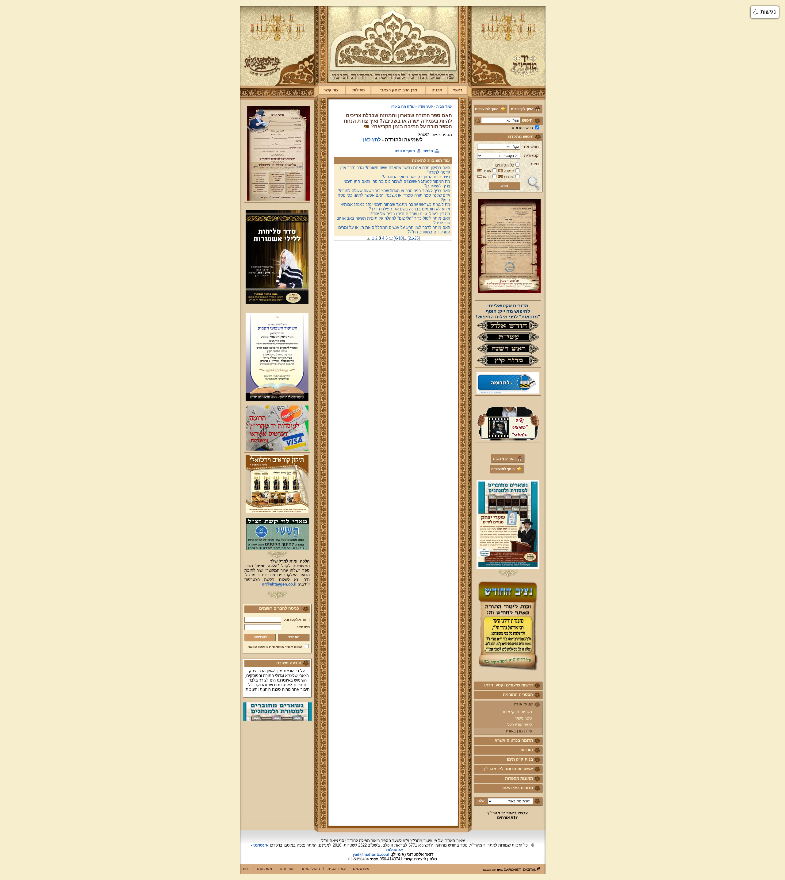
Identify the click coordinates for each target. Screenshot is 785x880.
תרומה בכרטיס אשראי (513, 740)
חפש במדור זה (522, 128)
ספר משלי (523, 718)
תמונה (509, 171)
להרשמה (260, 637)
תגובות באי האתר (517, 788)
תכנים (436, 90)
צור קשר (331, 90)
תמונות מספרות (519, 778)
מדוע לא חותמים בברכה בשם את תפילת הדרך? (409, 209)
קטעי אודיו (523, 704)
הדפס (428, 151)
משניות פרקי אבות (516, 711)
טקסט (509, 177)
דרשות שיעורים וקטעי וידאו (508, 685)
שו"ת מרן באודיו (519, 731)
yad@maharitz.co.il (371, 854)
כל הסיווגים (504, 165)
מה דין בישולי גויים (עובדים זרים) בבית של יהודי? (410, 213)
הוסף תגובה (405, 151)
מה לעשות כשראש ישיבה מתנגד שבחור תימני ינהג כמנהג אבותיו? (395, 204)
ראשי (457, 90)
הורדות (526, 749)
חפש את (531, 146)
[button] (765, 12)
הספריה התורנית (518, 694)
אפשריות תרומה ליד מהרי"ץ (508, 769)
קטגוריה (531, 155)
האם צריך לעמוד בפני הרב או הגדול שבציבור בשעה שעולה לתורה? (394, 190)
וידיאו (487, 177)
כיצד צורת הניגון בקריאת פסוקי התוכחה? (416, 177)
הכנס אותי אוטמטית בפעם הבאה (274, 647)
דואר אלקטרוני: (297, 619)
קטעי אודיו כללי (519, 724)
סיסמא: (303, 627)
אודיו (487, 171)
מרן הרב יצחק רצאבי (398, 90)
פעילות (358, 90)
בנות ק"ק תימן (520, 759)
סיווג (534, 164)
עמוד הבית (444, 106)
